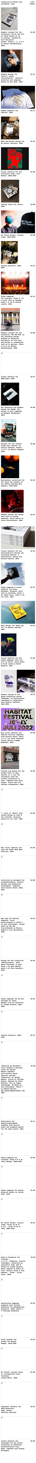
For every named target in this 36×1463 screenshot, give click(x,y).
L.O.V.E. (4, 1261)
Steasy (21, 1190)
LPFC (3, 1228)
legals (32, 4)
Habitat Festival (8, 735)
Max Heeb (13, 82)
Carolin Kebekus (7, 447)
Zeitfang (11, 593)
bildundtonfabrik (8, 882)
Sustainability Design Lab (12, 553)
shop (12, 4)
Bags (7, 378)
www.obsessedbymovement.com (12, 1091)
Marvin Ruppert (17, 449)
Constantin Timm (7, 1265)
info (32, 2)
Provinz (4, 112)
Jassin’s (4, 76)
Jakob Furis (9, 595)
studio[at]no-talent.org (11, 2)
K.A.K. (3, 1226)
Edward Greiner (10, 1089)
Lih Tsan (4, 597)
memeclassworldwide (9, 1123)
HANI (3, 378)
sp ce (8, 344)
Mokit (9, 1378)
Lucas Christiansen (9, 520)
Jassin (20, 204)
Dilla (10, 662)
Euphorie (13, 1261)
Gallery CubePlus (13, 702)
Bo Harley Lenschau (9, 143)
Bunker (3, 175)
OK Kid (21, 999)
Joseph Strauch (10, 1004)
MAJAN (13, 409)
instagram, (6, 4)
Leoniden (8, 298)
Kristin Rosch (11, 736)
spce (20, 964)
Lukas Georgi (6, 1161)
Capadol (18, 300)
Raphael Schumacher (12, 413)
